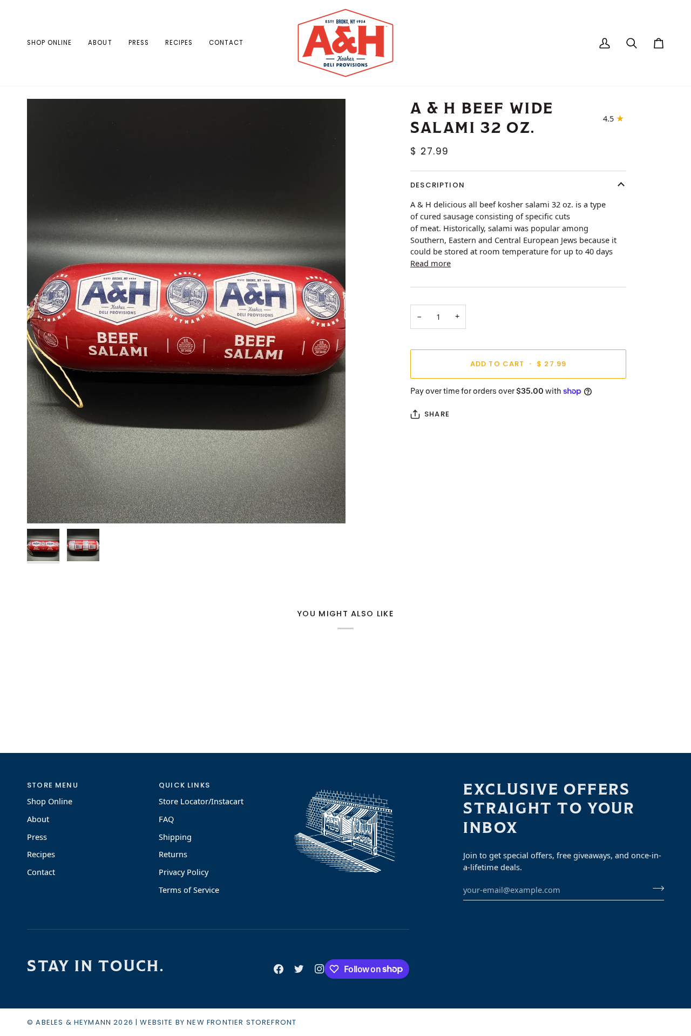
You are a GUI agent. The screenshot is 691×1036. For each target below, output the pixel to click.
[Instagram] (319, 969)
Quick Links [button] (184, 785)
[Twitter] (299, 969)
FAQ (166, 818)
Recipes (41, 854)
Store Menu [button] (52, 785)
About (38, 818)
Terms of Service (189, 889)
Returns (173, 854)
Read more (430, 263)
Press (37, 836)
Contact (41, 871)
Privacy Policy (183, 871)
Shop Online (49, 801)
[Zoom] (186, 311)
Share (437, 414)
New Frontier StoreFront (241, 1022)
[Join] (655, 888)
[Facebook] (278, 969)
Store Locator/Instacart (201, 801)
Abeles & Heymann (73, 1022)
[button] (53, 43)
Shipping (175, 836)
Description (437, 185)
